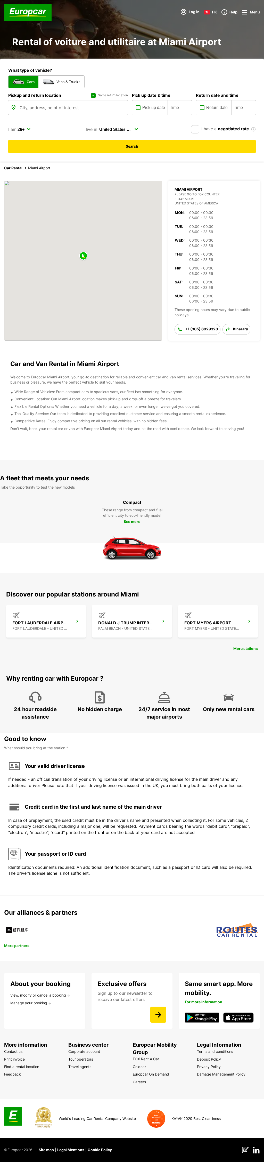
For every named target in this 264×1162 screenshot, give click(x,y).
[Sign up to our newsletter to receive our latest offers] (158, 1015)
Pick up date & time (151, 95)
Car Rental (13, 168)
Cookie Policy (100, 1150)
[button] (83, 256)
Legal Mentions (70, 1150)
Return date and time (217, 95)
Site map (46, 1150)
